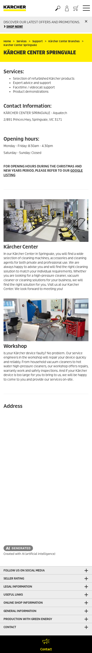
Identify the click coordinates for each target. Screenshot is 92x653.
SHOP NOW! (14, 27)
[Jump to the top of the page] (80, 644)
